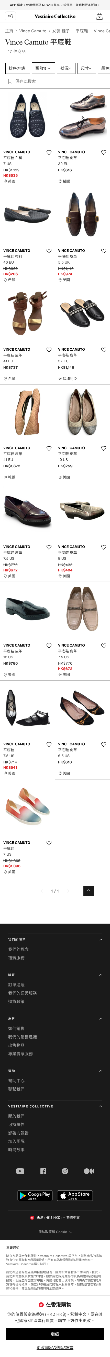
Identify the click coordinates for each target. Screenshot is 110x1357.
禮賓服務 (16, 958)
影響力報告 (18, 1133)
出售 (11, 1019)
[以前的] (42, 891)
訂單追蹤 (16, 985)
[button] (99, 16)
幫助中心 (16, 1081)
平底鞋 (82, 31)
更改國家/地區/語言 (55, 1348)
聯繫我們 (16, 1089)
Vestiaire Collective (30, 1106)
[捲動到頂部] (88, 891)
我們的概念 (18, 949)
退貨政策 (16, 1001)
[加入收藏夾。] (49, 152)
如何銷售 (16, 1028)
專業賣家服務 (20, 1054)
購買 (11, 975)
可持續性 (16, 1124)
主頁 (9, 31)
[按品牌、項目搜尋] (10, 16)
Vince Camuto (32, 31)
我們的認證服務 (22, 993)
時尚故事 (16, 1150)
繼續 (55, 1334)
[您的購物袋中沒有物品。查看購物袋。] (99, 16)
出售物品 (16, 1045)
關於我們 (16, 1116)
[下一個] (68, 891)
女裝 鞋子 (61, 31)
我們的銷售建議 (22, 1037)
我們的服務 (17, 940)
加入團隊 (16, 1141)
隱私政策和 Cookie (52, 1231)
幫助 (11, 1071)
